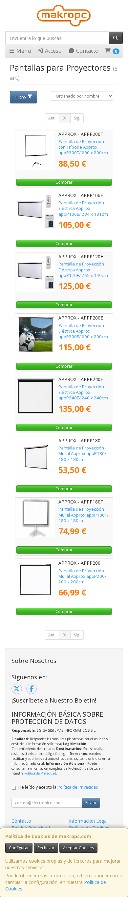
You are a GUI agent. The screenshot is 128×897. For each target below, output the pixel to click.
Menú (23, 50)
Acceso (53, 50)
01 (64, 118)
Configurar (19, 848)
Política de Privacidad (40, 773)
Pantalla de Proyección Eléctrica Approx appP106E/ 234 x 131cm (83, 208)
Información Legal (88, 821)
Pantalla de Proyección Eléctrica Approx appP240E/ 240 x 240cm (83, 392)
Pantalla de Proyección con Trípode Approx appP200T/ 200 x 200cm (83, 147)
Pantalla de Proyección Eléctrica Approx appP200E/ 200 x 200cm (83, 331)
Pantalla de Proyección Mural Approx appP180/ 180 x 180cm (82, 453)
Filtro (20, 97)
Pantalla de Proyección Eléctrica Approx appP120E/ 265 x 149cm (83, 269)
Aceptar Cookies (78, 848)
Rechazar (45, 848)
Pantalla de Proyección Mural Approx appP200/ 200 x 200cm (82, 576)
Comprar (64, 182)
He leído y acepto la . (58, 787)
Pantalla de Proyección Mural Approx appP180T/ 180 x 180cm (83, 514)
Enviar (90, 802)
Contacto (86, 50)
